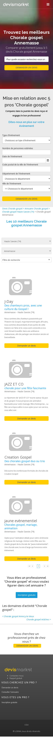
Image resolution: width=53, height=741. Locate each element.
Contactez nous (17, 675)
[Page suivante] (44, 566)
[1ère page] (29, 566)
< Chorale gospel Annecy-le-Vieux (18, 616)
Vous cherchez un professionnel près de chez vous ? (26, 639)
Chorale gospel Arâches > (38, 619)
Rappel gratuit (16, 678)
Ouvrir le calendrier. (47, 160)
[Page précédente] (32, 566)
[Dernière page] (47, 566)
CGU (27, 724)
